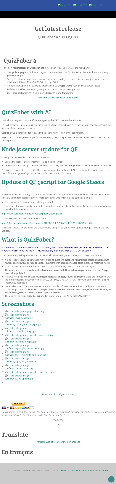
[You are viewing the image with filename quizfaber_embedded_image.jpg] (30, 329)
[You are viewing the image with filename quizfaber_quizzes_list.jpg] (29, 371)
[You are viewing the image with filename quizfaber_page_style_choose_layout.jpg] (30, 346)
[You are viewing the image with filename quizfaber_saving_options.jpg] (30, 377)
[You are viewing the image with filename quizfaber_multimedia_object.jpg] (30, 340)
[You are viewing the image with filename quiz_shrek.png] (24, 311)
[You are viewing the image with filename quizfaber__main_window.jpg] (30, 316)
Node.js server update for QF (40, 149)
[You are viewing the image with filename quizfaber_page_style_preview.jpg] (30, 359)
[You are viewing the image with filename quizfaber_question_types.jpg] (30, 366)
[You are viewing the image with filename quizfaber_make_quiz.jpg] (29, 334)
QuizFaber (26, 470)
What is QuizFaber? (28, 239)
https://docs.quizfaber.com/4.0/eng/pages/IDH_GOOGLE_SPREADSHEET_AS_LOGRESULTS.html (48, 223)
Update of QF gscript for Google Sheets (53, 181)
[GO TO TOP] (111, 479)
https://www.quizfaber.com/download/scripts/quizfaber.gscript (32, 213)
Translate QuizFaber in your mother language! (58, 441)
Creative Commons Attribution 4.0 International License (83, 470)
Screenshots (18, 303)
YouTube (112, 6)
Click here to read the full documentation (58, 97)
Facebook (107, 6)
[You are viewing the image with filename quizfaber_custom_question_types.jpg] (30, 322)
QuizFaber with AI (26, 112)
